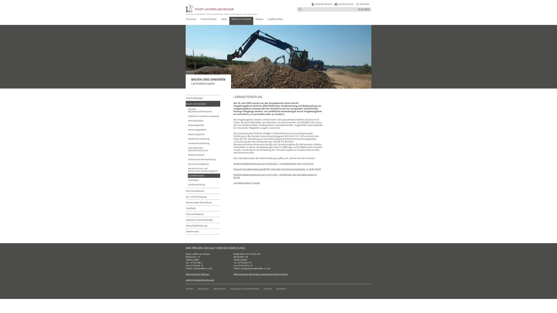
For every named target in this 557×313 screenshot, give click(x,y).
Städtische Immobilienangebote (203, 116)
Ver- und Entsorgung (196, 196)
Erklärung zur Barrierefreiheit (244, 288)
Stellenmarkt (192, 231)
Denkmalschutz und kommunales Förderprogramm (203, 169)
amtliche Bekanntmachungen (200, 280)
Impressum (203, 288)
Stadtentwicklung (196, 184)
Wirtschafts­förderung (196, 225)
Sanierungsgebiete (197, 129)
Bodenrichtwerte (196, 155)
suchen (364, 9)
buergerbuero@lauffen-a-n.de (255, 268)
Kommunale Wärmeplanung (202, 159)
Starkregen (193, 180)
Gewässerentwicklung (198, 143)
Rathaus (259, 19)
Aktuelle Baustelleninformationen (200, 110)
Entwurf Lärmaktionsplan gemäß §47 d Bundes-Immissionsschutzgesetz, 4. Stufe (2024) (277, 169)
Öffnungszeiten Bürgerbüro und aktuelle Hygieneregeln (261, 274)
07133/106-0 (196, 262)
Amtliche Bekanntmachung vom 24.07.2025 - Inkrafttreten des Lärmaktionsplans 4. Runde (275, 176)
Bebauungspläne (196, 134)
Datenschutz (219, 288)
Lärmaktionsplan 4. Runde (247, 182)
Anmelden (281, 288)
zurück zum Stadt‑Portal (195, 14)
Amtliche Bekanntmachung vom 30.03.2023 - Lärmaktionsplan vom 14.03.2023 (274, 163)
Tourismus (191, 19)
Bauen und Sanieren (233, 14)
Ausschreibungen (194, 98)
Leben (224, 19)
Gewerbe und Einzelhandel (199, 219)
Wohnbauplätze (196, 120)
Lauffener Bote (275, 19)
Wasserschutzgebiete (198, 164)
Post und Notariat (195, 214)
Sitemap (268, 288)
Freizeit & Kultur (209, 19)
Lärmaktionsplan (196, 175)
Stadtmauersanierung (198, 139)
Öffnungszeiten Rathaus (197, 274)
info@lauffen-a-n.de (202, 268)
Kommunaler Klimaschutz (199, 202)
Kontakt (189, 288)
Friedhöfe (191, 208)
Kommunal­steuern (195, 190)
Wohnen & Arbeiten (215, 14)
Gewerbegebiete (196, 125)
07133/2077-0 (244, 262)
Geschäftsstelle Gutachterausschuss (198, 149)
